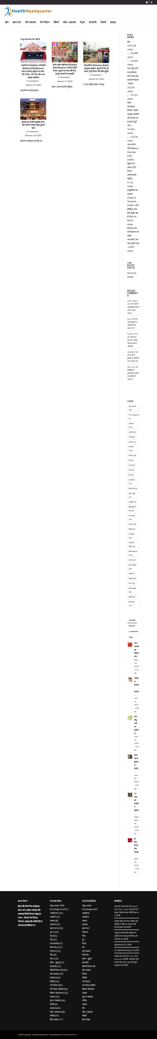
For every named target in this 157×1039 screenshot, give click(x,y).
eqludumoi (131, 351)
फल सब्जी (131, 482)
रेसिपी (132, 529)
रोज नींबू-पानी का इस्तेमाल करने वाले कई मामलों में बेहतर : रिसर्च (133, 76)
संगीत (131, 573)
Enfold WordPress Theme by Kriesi (63, 1035)
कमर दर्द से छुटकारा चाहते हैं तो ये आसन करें (132, 357)
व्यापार (132, 560)
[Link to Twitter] (147, 2)
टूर (132, 465)
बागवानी (132, 502)
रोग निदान (131, 536)
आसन (132, 437)
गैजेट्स (132, 455)
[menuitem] (6, 22)
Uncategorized (134, 417)
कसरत (132, 442)
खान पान (131, 448)
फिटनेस (133, 488)
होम (128, 41)
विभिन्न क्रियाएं (133, 553)
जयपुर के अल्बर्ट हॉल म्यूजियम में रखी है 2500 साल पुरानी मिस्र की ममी (125, 935)
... (128, 53)
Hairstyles (131, 366)
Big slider (132, 408)
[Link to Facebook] (151, 2)
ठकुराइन (117, 944)
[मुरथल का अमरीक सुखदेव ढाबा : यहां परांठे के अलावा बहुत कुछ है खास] (33, 109)
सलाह (132, 578)
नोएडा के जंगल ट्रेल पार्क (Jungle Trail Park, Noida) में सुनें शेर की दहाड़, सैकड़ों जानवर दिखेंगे (126, 909)
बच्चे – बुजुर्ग (54, 962)
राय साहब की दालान (121, 950)
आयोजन (132, 432)
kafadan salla (132, 333)
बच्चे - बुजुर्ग (132, 495)
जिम (131, 460)
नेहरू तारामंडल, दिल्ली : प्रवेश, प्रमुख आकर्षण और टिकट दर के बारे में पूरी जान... (133, 114)
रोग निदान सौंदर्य (132, 544)
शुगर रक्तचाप (132, 567)
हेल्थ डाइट (132, 604)
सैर (132, 583)
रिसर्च (132, 524)
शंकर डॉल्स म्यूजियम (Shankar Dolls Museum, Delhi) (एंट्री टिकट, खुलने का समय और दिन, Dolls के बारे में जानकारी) (65, 69)
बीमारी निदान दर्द (132, 509)
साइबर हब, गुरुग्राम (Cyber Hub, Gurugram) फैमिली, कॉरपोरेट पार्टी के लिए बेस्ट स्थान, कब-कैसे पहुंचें (126, 959)
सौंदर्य (132, 597)
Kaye (129, 318)
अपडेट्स (131, 425)
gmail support (132, 300)
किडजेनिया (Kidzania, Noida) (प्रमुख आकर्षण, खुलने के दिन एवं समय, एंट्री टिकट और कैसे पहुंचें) (96, 68)
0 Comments (32, 81)
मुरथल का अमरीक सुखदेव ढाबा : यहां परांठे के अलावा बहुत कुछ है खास (33, 124)
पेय (131, 475)
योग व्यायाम (132, 517)
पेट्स (131, 470)
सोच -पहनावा (132, 590)
